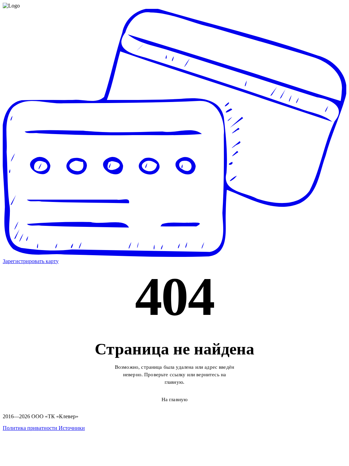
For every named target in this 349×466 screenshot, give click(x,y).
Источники (72, 428)
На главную (175, 399)
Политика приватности (31, 428)
